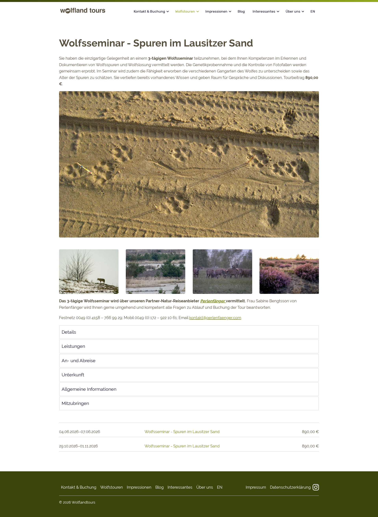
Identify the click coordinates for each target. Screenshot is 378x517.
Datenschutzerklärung (290, 487)
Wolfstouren (185, 11)
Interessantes (264, 11)
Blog (241, 11)
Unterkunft (73, 374)
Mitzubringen (75, 403)
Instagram (316, 487)
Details (69, 332)
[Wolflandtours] (82, 13)
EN (312, 11)
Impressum (256, 487)
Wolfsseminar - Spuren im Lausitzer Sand (182, 431)
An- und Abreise (78, 360)
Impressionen (216, 11)
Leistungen (73, 346)
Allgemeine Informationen (89, 389)
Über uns (293, 11)
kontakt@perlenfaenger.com (215, 317)
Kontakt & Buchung (149, 11)
